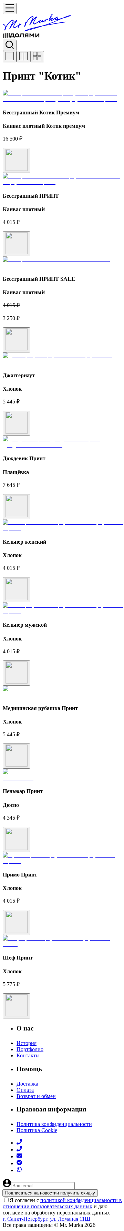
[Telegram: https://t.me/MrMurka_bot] (19, 1163)
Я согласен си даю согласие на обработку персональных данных (62, 1206)
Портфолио (30, 1049)
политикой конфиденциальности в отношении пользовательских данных (62, 1203)
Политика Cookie (37, 1130)
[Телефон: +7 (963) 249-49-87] (19, 1149)
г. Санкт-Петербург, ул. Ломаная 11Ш (46, 1219)
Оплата (25, 1090)
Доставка (27, 1084)
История (27, 1043)
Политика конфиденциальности (54, 1124)
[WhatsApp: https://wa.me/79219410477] (19, 1170)
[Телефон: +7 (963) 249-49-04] (19, 1143)
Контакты (28, 1055)
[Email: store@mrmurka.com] (19, 1156)
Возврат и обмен (36, 1096)
